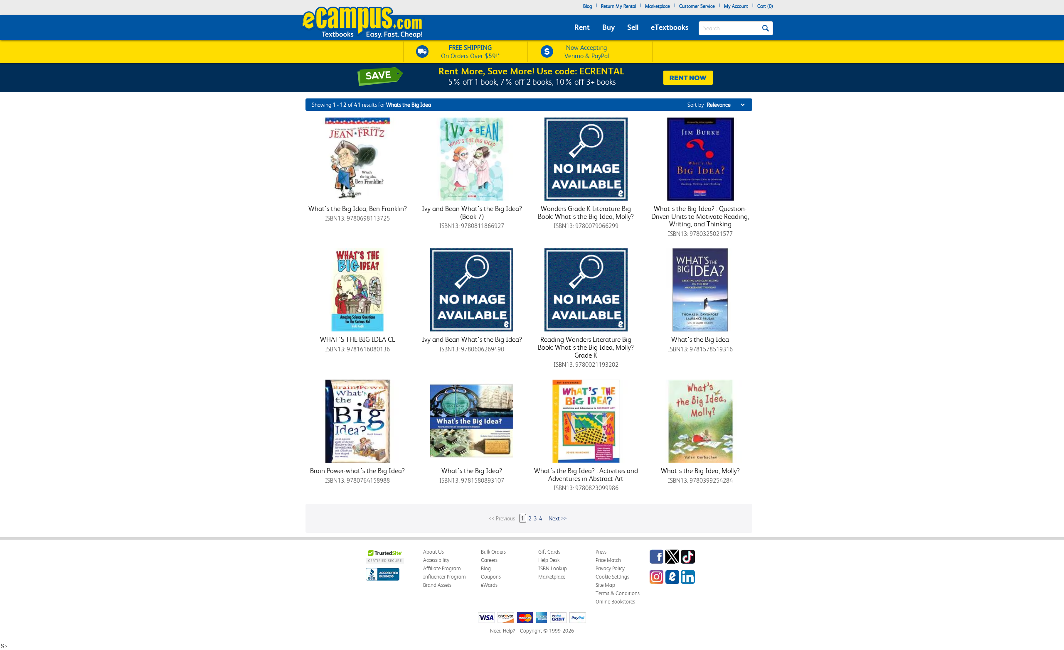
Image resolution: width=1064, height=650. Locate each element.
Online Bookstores (615, 601)
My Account (736, 6)
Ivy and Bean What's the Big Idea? (472, 339)
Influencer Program (444, 577)
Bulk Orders (493, 552)
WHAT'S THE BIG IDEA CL (357, 339)
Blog (587, 6)
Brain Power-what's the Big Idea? (357, 470)
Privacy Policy (610, 568)
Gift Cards (549, 552)
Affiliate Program (442, 568)
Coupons (491, 577)
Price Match (608, 560)
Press (601, 552)
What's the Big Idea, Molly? (700, 470)
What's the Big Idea (700, 339)
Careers (489, 560)
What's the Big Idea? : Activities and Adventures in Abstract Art (586, 474)
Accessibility (436, 560)
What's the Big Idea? (471, 470)
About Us (433, 552)
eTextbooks (669, 27)
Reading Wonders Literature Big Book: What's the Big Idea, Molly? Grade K (586, 347)
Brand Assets (437, 585)
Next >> (558, 518)
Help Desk (548, 560)
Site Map (605, 585)
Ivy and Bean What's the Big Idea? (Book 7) (472, 212)
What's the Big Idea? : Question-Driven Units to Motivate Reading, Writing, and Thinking (700, 216)
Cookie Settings (612, 577)
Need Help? (502, 631)
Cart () (765, 6)
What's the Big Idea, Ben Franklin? (357, 208)
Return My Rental (618, 6)
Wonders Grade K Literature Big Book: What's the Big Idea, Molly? (586, 212)
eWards (489, 585)
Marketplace (657, 6)
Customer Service (697, 6)
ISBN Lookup (552, 568)
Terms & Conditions (618, 593)
